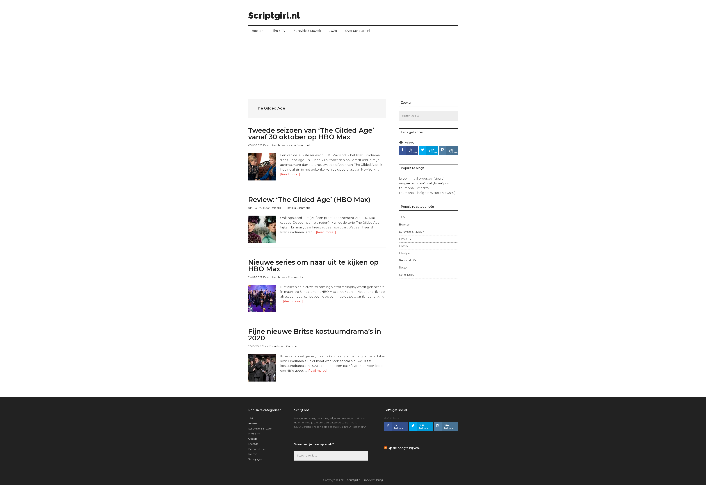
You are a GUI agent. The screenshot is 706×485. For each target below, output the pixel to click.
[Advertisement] (353, 64)
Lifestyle (404, 253)
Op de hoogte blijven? (404, 448)
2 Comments (294, 277)
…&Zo (402, 217)
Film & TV (405, 239)
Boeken (404, 224)
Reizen (403, 267)
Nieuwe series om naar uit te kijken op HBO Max (313, 265)
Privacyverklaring (373, 480)
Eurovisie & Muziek (411, 231)
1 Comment (292, 346)
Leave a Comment (298, 145)
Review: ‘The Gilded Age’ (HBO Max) (309, 200)
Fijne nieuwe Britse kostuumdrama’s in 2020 (314, 334)
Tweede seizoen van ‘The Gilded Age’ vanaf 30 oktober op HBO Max (311, 133)
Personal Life (407, 260)
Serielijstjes (406, 274)
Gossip (403, 246)
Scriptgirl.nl (274, 15)
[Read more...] (290, 174)
